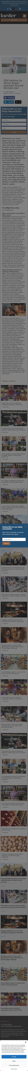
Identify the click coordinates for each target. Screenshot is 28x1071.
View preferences (14, 1065)
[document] (14, 535)
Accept (14, 1056)
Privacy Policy (14, 1069)
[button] (25, 1042)
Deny (14, 1061)
